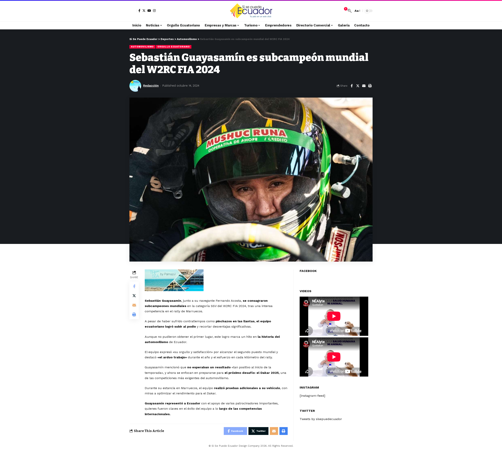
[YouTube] (149, 10)
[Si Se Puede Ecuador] (251, 11)
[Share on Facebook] (351, 86)
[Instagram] (154, 10)
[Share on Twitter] (357, 86)
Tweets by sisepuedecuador (321, 419)
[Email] (363, 86)
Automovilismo (142, 46)
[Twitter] (143, 10)
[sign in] (133, 10)
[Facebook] (139, 10)
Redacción (151, 85)
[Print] (370, 86)
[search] (350, 11)
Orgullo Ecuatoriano (173, 46)
